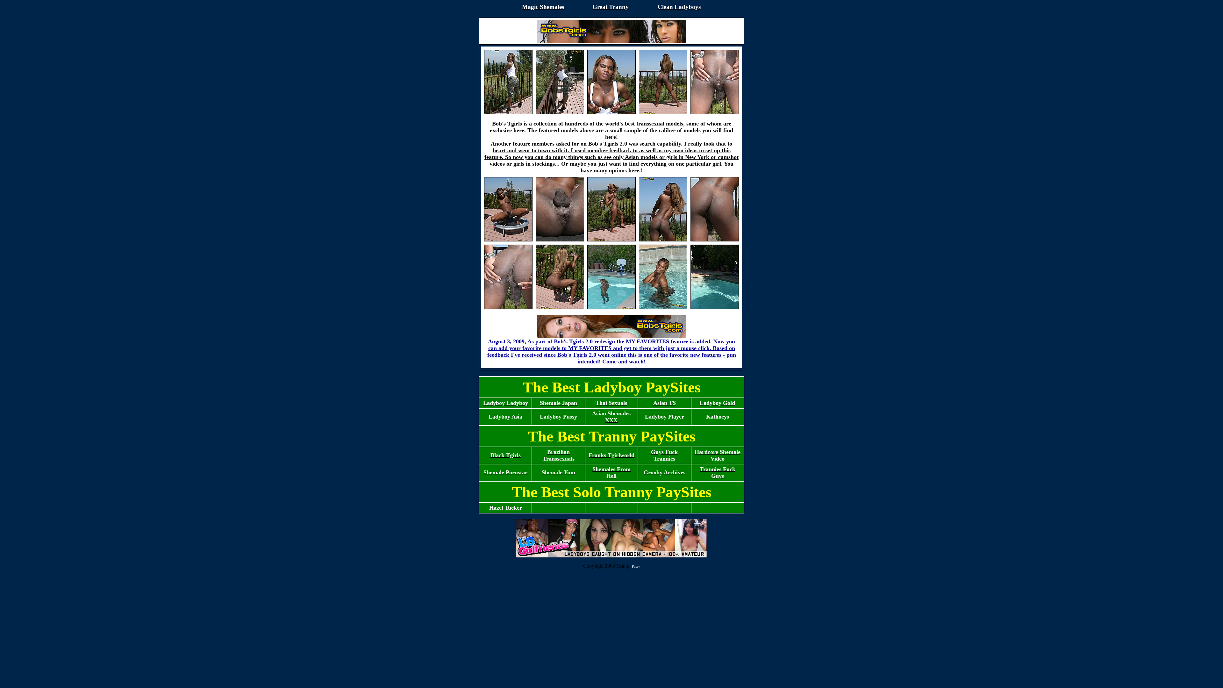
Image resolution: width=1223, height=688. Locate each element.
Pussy (636, 566)
